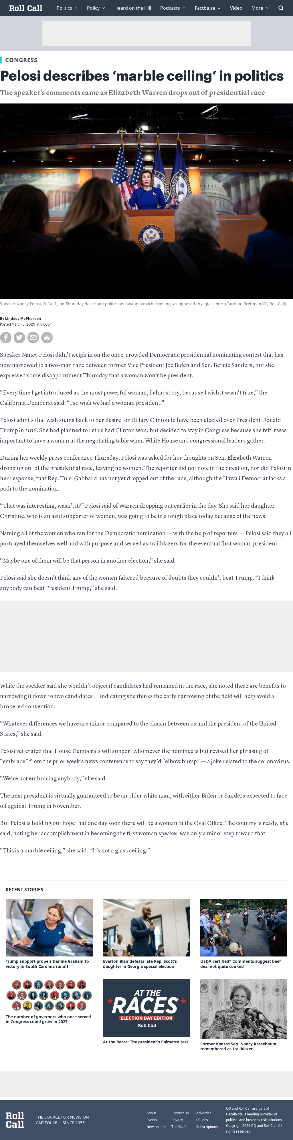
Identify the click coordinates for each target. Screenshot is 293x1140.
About (151, 1113)
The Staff (178, 1126)
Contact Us (180, 1113)
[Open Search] (281, 8)
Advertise (203, 1113)
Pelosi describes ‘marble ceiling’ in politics (142, 76)
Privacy (177, 1119)
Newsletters (156, 1126)
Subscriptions (207, 1126)
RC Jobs (202, 1119)
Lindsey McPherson (23, 318)
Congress (21, 60)
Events (151, 1119)
